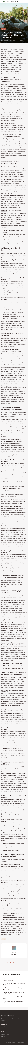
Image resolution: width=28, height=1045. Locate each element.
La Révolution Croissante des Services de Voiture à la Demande (13, 1002)
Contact (3, 1036)
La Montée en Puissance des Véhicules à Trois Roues (14, 997)
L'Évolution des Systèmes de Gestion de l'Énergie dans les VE (12, 979)
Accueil (2, 45)
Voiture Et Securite (13, 1)
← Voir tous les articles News (8, 962)
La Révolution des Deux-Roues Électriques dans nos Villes (13, 988)
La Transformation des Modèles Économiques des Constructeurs (14, 984)
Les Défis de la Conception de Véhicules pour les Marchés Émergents (13, 993)
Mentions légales (5, 1034)
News (3, 29)
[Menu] (24, 1)
